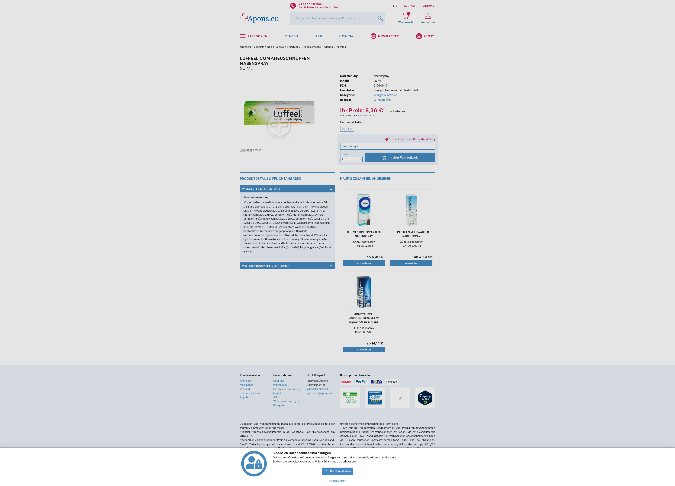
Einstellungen (337, 481)
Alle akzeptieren (340, 471)
